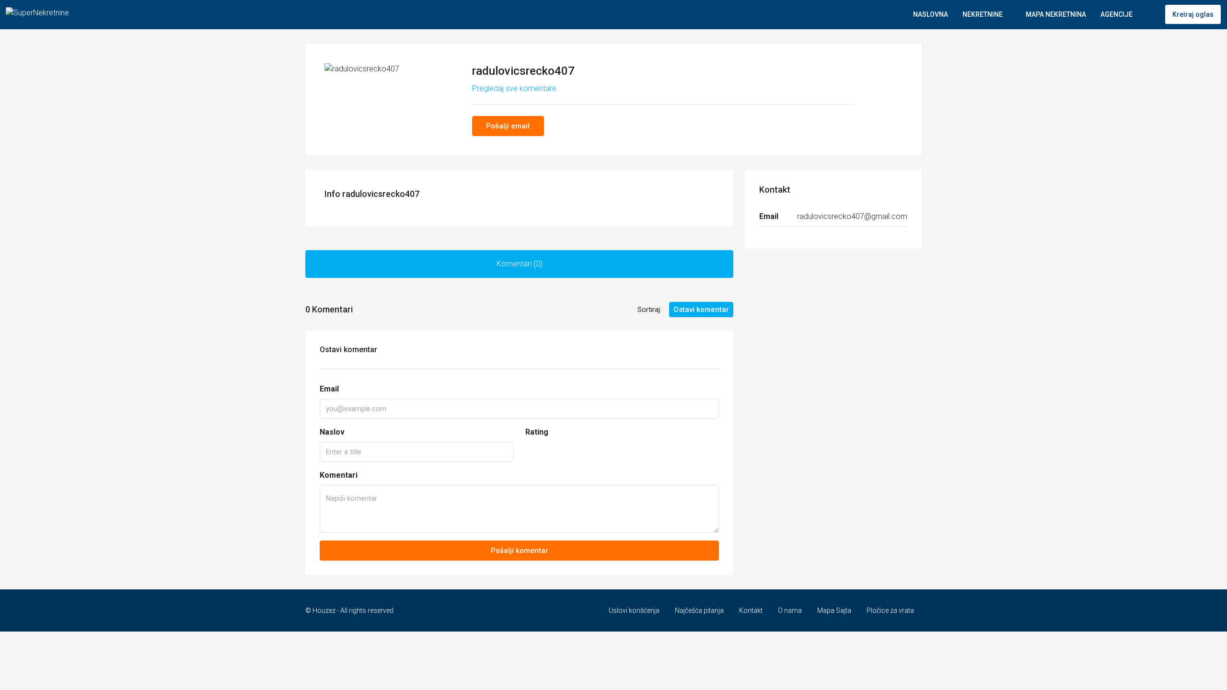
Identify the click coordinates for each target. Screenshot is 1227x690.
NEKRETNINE (982, 14)
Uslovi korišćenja (634, 610)
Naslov (332, 432)
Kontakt (751, 610)
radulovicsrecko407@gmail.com (852, 216)
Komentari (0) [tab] (520, 263)
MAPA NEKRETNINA (1056, 14)
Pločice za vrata (890, 610)
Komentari (339, 475)
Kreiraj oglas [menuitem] (1193, 14)
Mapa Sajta (834, 610)
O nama (790, 610)
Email (329, 388)
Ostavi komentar (701, 309)
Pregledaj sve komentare (514, 88)
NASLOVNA (930, 14)
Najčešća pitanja (699, 610)
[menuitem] (1150, 14)
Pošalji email (508, 126)
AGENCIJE (1116, 14)
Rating (536, 432)
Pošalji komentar (519, 550)
